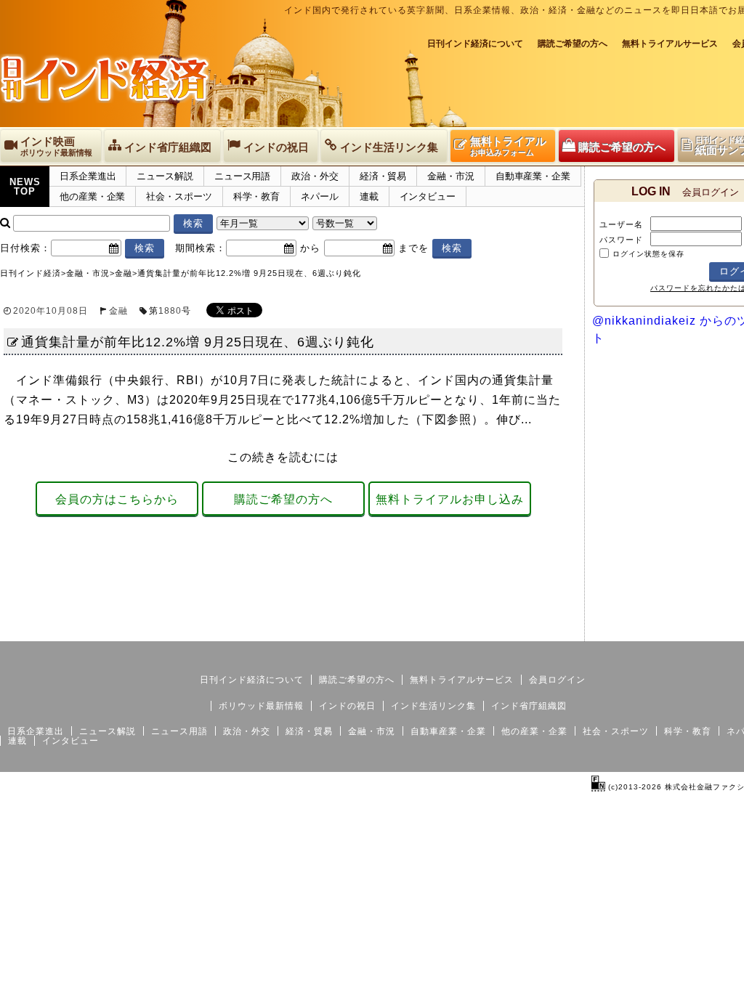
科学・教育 (256, 196)
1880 (170, 311)
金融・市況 (450, 176)
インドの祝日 (347, 706)
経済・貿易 (383, 176)
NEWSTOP (25, 186)
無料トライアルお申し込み (450, 499)
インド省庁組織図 (529, 706)
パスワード (621, 239)
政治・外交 (315, 176)
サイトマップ (674, 629)
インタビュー (428, 196)
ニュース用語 (242, 176)
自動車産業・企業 (533, 176)
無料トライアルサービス (670, 43)
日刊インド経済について (475, 43)
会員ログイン (557, 680)
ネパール (320, 196)
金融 (118, 311)
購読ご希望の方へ (572, 43)
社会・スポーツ (178, 196)
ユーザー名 (621, 224)
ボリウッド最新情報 (261, 706)
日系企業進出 (88, 176)
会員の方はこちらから (117, 499)
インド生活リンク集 (433, 706)
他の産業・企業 (92, 196)
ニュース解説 (165, 176)
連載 (369, 196)
